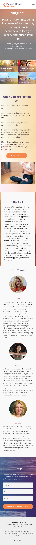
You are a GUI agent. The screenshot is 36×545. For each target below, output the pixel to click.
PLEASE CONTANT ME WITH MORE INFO (18, 506)
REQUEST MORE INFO (16, 155)
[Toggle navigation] (33, 4)
